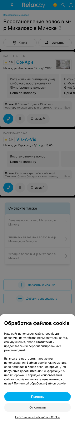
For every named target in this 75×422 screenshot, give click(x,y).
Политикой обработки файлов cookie (40, 383)
